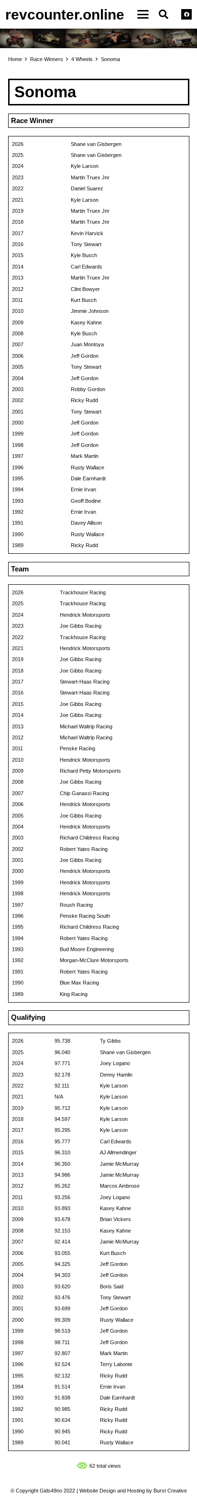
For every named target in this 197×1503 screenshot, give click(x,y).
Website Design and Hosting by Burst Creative (133, 1490)
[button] (143, 14)
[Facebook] (186, 14)
